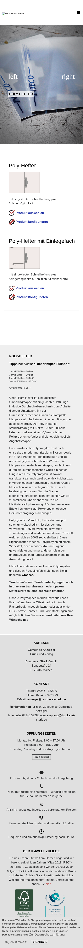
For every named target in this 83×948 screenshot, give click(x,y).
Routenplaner (41, 757)
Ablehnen (39, 942)
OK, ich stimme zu (16, 942)
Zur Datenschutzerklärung (47, 934)
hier (48, 884)
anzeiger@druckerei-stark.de (46, 699)
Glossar (27, 574)
